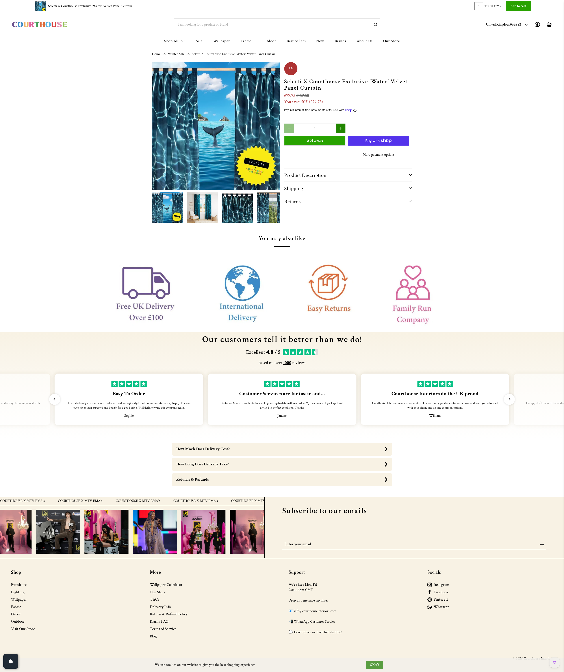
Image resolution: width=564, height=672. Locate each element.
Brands (340, 41)
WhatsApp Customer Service (314, 621)
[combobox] (277, 25)
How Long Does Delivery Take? (202, 464)
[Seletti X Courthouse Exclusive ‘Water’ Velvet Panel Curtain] (216, 126)
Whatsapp (441, 606)
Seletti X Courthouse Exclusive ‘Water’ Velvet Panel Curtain (90, 6)
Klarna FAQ (159, 621)
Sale (199, 41)
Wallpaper (221, 41)
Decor (16, 614)
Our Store (391, 41)
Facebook (441, 592)
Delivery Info (160, 606)
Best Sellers (296, 41)
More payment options (379, 154)
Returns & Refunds (192, 479)
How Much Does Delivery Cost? (203, 449)
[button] (54, 399)
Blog (153, 636)
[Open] (10, 661)
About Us (365, 41)
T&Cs (154, 599)
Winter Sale (176, 54)
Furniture (19, 584)
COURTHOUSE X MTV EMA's (58, 501)
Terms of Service (163, 628)
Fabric (246, 41)
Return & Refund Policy (168, 614)
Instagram (441, 584)
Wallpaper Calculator (166, 584)
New (320, 41)
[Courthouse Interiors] (39, 24)
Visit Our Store (23, 628)
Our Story (158, 592)
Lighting (17, 592)
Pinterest (441, 599)
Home (156, 54)
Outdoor (269, 41)
